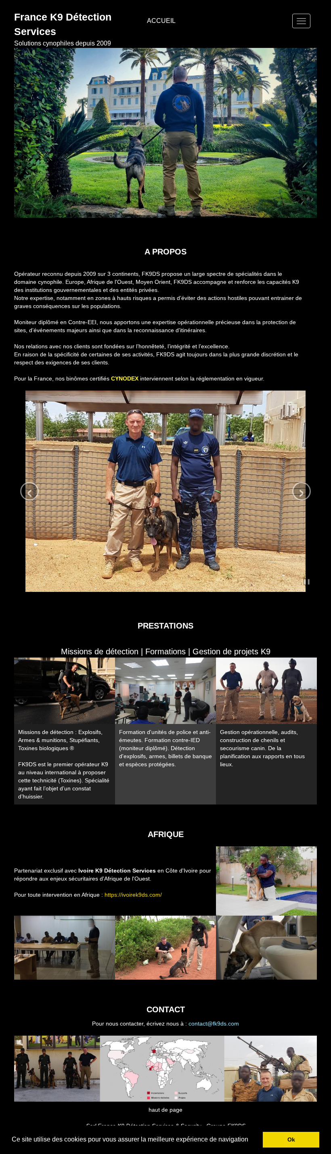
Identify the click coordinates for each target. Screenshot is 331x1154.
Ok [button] (291, 1139)
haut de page (165, 1109)
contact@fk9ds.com (214, 1023)
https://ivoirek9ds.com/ (133, 894)
